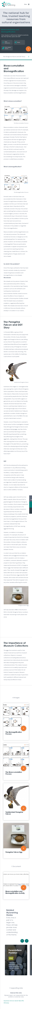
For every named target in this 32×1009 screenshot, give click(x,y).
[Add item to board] (28, 49)
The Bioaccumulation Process (16, 761)
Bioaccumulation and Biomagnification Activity (16, 885)
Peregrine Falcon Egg (16, 840)
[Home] (8, 4)
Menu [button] (25, 4)
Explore (16, 960)
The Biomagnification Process (16, 721)
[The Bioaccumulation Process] (16, 113)
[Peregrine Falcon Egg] (16, 595)
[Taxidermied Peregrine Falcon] (16, 370)
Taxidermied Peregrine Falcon (16, 801)
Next (26, 941)
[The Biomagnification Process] (16, 182)
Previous (22, 941)
